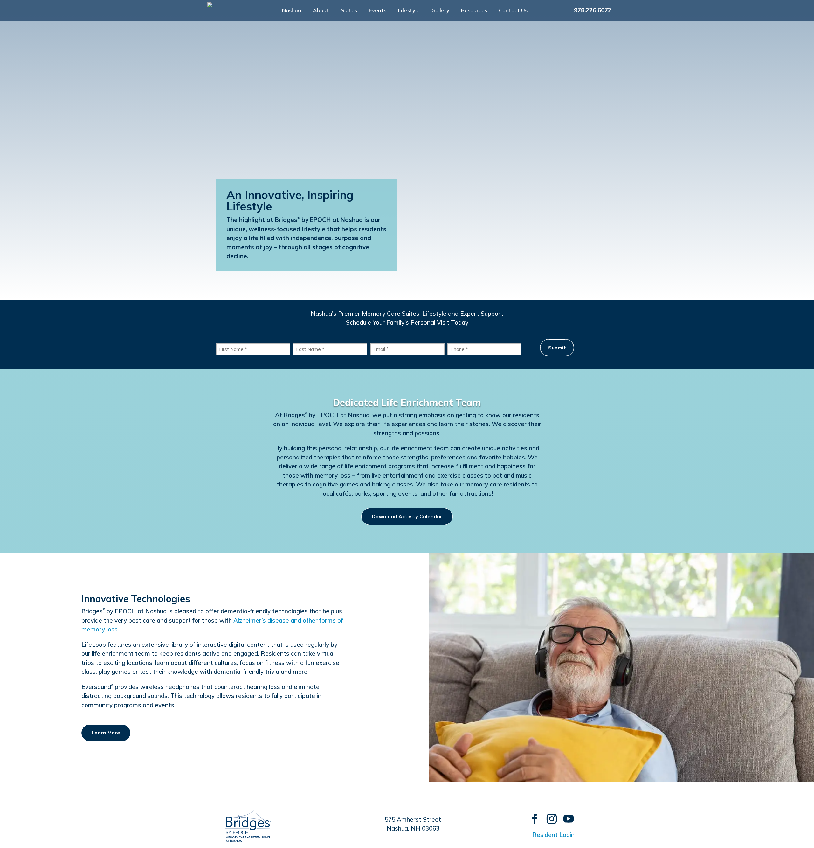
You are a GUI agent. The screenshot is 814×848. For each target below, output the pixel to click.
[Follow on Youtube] (565, 816)
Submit (557, 347)
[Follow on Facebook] (532, 816)
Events (377, 11)
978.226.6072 (592, 10)
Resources (474, 11)
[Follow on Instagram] (549, 816)
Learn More (106, 732)
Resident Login (553, 834)
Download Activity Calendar (407, 516)
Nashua (291, 11)
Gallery (440, 11)
